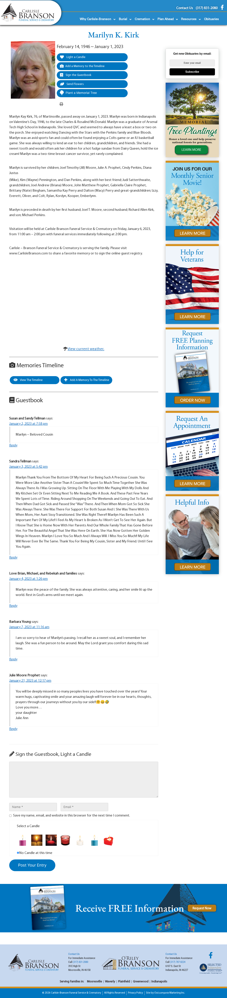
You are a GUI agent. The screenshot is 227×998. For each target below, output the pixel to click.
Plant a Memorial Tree (81, 93)
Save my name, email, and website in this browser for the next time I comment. (71, 815)
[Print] (61, 104)
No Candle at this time (35, 853)
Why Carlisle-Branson (95, 19)
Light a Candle (75, 57)
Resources (188, 19)
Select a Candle (28, 826)
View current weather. (86, 349)
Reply (13, 445)
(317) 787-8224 (177, 962)
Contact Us (74, 954)
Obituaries (211, 19)
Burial (123, 19)
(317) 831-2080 (80, 962)
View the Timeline (31, 380)
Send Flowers (75, 84)
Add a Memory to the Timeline (84, 66)
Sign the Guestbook (78, 75)
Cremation (142, 19)
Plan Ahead (166, 19)
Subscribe (192, 71)
